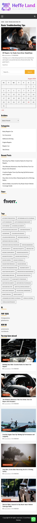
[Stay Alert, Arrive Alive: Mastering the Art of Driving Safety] (18, 455)
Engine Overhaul (18, 260)
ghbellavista (5, 320)
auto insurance (7, 222)
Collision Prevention (8, 237)
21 (23, 98)
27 (19, 102)
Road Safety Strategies (19, 279)
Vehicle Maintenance (8, 302)
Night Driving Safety (8, 271)
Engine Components (8, 252)
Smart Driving (6, 294)
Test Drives (6, 149)
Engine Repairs (7, 142)
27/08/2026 (16, 368)
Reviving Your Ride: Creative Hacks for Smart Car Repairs (17, 162)
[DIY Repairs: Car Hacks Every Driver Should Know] (18, 39)
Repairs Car (6, 48)
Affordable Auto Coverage (26, 218)
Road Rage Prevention (23, 275)
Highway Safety (24, 267)
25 (8, 102)
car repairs (5, 233)
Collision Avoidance (18, 233)
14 (23, 94)
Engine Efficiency (7, 256)
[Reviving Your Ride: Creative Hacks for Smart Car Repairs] (18, 350)
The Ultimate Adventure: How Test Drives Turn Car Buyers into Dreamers (18, 167)
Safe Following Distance (22, 286)
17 (3, 98)
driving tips (29, 248)
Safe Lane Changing (8, 290)
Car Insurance (7, 135)
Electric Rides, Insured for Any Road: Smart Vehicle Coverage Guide (18, 185)
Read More (5, 65)
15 (28, 94)
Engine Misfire (6, 260)
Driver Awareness (27, 245)
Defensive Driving (8, 138)
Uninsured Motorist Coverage (11, 298)
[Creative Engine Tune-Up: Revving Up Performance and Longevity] (18, 420)
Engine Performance (8, 264)
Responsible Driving (8, 275)
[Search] (35, 16)
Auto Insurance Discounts (22, 222)
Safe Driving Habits (8, 283)
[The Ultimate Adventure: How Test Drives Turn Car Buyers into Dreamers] (18, 385)
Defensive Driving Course (10, 241)
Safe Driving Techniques (23, 283)
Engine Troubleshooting (9, 267)
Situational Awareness (23, 290)
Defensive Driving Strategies (10, 245)
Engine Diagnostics (22, 252)
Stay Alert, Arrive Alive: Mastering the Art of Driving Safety (18, 179)
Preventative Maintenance (25, 271)
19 (14, 98)
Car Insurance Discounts (9, 229)
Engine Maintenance (21, 256)
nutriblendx (4, 331)
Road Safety (6, 279)
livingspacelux (5, 318)
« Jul (2, 110)
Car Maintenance (25, 229)
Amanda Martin (7, 55)
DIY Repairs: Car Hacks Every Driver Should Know (17, 53)
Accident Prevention (8, 218)
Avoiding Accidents (18, 226)
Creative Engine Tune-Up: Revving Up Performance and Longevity (18, 173)
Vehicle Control (28, 298)
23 (33, 98)
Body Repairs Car (8, 131)
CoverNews (26, 517)
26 (14, 102)
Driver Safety (6, 248)
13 (19, 94)
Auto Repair (6, 226)
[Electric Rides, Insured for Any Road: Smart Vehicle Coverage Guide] (18, 490)
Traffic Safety (17, 294)
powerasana (5, 329)
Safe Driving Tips (7, 286)
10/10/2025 (15, 55)
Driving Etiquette (18, 248)
